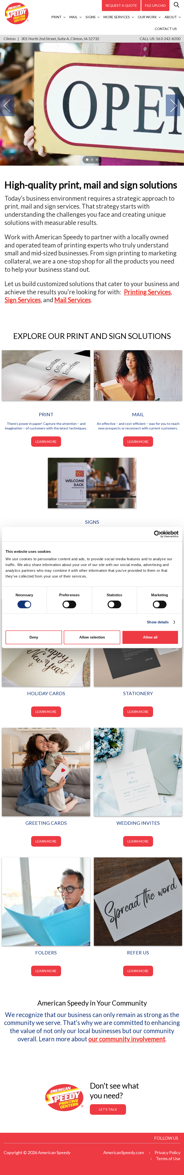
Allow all (150, 637)
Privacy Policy (167, 1152)
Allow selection (92, 637)
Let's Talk (108, 1109)
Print (56, 17)
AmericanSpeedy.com (123, 1152)
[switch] (69, 604)
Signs (91, 17)
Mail (73, 17)
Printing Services (147, 292)
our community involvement (126, 1039)
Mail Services (72, 300)
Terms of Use (168, 1158)
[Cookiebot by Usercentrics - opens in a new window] (157, 534)
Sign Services (23, 300)
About (171, 17)
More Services (117, 17)
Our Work (147, 17)
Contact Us (166, 29)
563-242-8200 (168, 38)
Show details (158, 622)
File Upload (155, 5)
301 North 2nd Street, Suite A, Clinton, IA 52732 (60, 38)
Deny (33, 637)
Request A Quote (121, 5)
